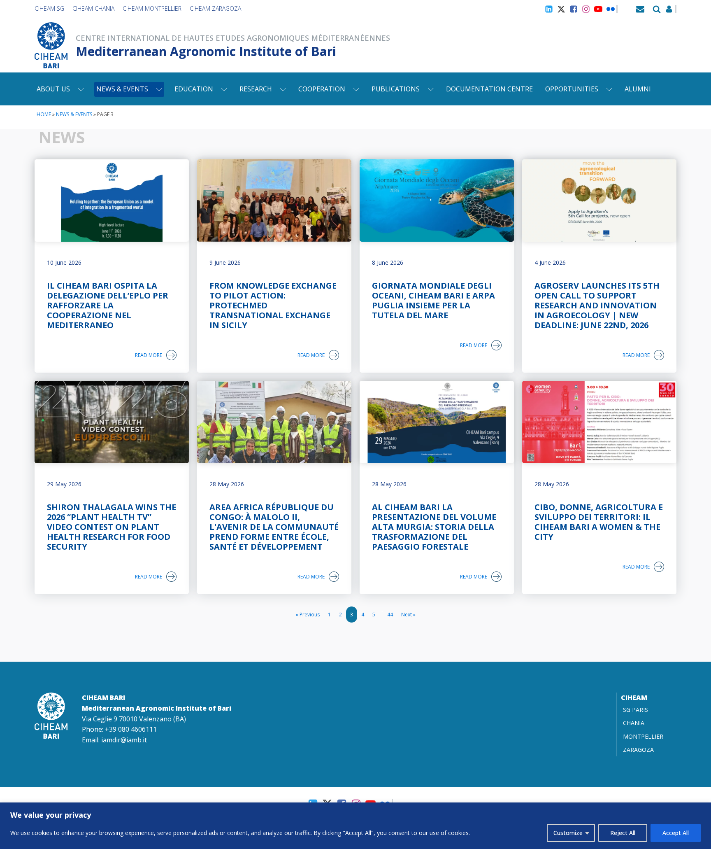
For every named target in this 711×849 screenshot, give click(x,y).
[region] (355, 825)
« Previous (307, 614)
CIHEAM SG (49, 8)
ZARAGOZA (638, 749)
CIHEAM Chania (93, 8)
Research (255, 88)
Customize (568, 833)
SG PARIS (635, 710)
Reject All (622, 833)
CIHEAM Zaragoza (215, 8)
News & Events (122, 88)
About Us (53, 88)
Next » (408, 614)
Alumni (638, 88)
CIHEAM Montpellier (152, 8)
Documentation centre (489, 88)
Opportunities (571, 88)
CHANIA (633, 723)
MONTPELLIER (643, 736)
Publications (396, 88)
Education (193, 88)
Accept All (675, 833)
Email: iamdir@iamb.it (114, 739)
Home (44, 114)
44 (390, 614)
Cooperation (321, 88)
